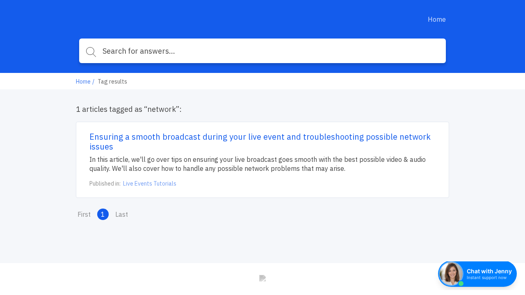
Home (437, 19)
